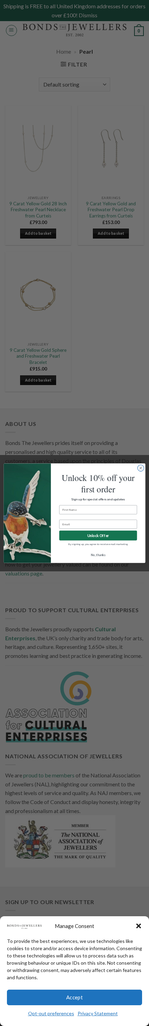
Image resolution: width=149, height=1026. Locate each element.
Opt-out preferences (51, 1013)
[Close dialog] (141, 468)
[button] (138, 925)
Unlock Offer (98, 535)
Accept (74, 997)
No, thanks (98, 554)
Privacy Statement (98, 1013)
